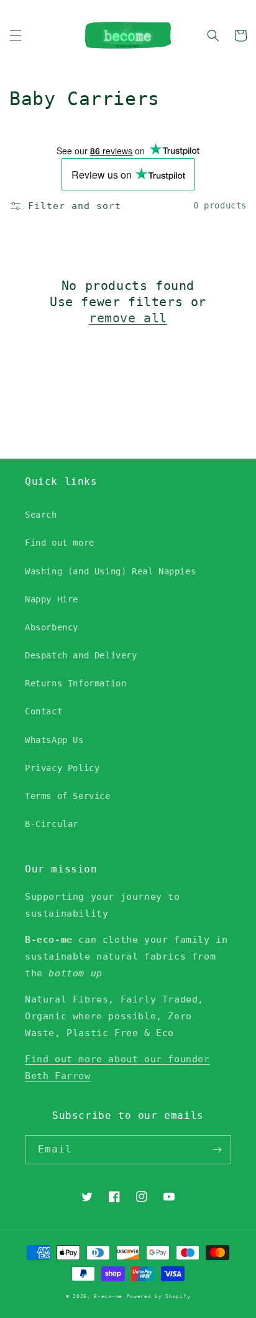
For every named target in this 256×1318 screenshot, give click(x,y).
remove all (128, 318)
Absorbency (51, 627)
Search (41, 515)
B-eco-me (108, 1296)
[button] (15, 35)
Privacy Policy (62, 768)
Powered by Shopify (159, 1296)
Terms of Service (68, 796)
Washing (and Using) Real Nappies (110, 571)
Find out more (59, 543)
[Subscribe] (217, 1149)
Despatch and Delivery (81, 655)
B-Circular (51, 824)
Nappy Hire (51, 599)
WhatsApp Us (54, 740)
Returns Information (75, 683)
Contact (43, 711)
